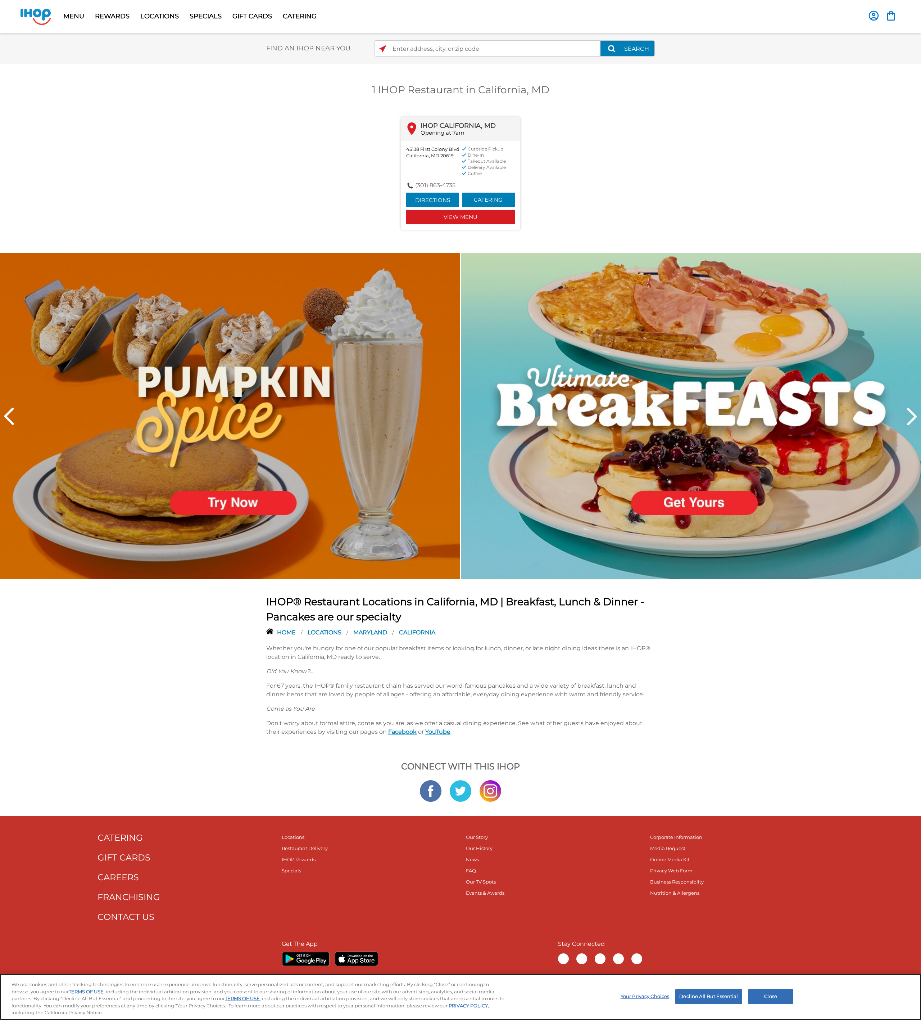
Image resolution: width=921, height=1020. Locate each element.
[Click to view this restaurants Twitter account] (460, 791)
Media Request (667, 848)
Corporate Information (676, 837)
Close (770, 996)
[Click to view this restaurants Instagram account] (490, 791)
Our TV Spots (481, 882)
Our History (479, 848)
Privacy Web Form (671, 870)
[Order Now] (891, 16)
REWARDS (112, 16)
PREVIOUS (9, 416)
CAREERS (118, 877)
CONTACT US (125, 917)
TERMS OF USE (86, 991)
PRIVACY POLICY (468, 1005)
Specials (291, 870)
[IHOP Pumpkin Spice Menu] (230, 415)
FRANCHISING (128, 897)
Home (287, 632)
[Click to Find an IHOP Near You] (383, 49)
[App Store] (356, 959)
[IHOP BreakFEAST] (691, 415)
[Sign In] (874, 16)
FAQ (471, 870)
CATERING (300, 16)
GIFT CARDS (252, 16)
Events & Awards (485, 893)
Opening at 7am (442, 132)
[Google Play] (306, 959)
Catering (488, 199)
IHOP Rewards (299, 859)
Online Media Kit (670, 859)
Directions (432, 200)
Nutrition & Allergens (674, 893)
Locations (325, 632)
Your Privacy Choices (645, 996)
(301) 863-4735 (435, 185)
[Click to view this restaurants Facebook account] (430, 791)
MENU (73, 16)
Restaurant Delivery (305, 848)
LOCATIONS (159, 16)
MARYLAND (371, 632)
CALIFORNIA (417, 632)
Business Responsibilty (677, 882)
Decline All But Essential (708, 996)
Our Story (477, 837)
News (472, 859)
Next (912, 416)
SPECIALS (206, 16)
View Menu (460, 217)
